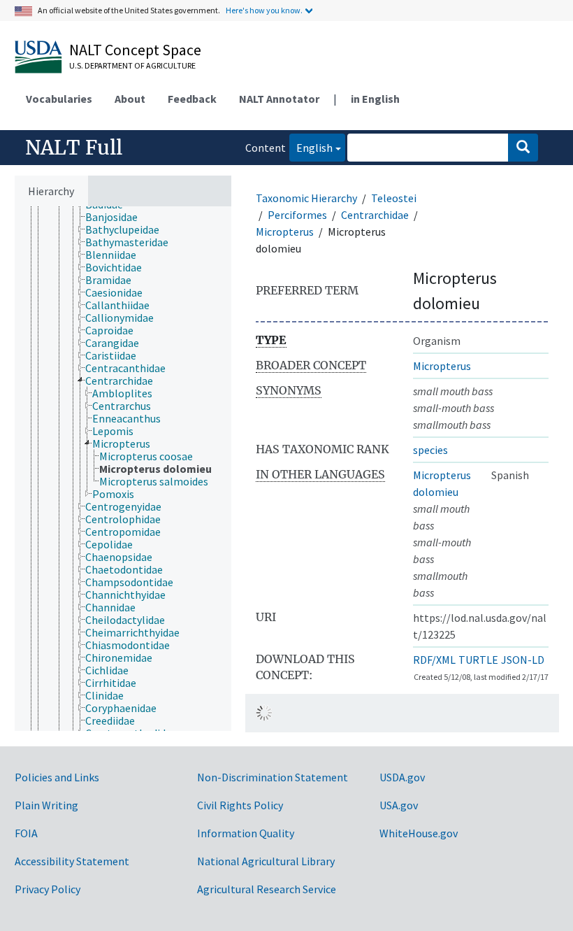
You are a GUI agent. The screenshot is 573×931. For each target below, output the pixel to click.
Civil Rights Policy (240, 805)
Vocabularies (59, 99)
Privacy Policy (47, 889)
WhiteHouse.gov (418, 833)
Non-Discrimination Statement (272, 777)
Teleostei (393, 198)
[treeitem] (117, 217)
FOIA (26, 833)
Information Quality (245, 833)
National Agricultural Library (266, 861)
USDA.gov (402, 777)
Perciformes (297, 215)
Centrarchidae (375, 215)
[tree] (123, 468)
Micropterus (285, 232)
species (430, 450)
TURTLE (478, 660)
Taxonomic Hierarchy (306, 198)
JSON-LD (522, 660)
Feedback (192, 99)
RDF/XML (434, 660)
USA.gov (398, 805)
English (311, 147)
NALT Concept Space (135, 49)
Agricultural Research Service (266, 889)
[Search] (523, 148)
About (130, 99)
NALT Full (73, 147)
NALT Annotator (279, 99)
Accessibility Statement (72, 861)
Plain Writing (46, 805)
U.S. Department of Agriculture (132, 65)
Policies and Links (57, 777)
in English (375, 99)
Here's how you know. (264, 10)
